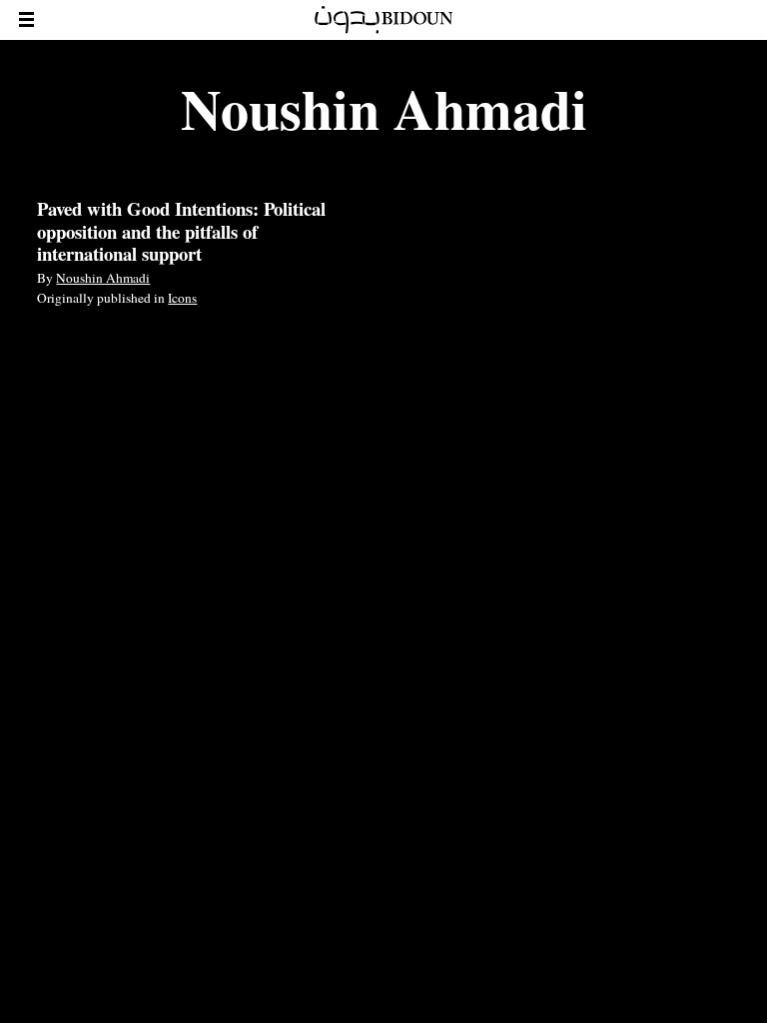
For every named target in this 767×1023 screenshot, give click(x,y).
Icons (182, 298)
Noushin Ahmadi (103, 278)
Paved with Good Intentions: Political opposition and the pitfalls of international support (181, 231)
